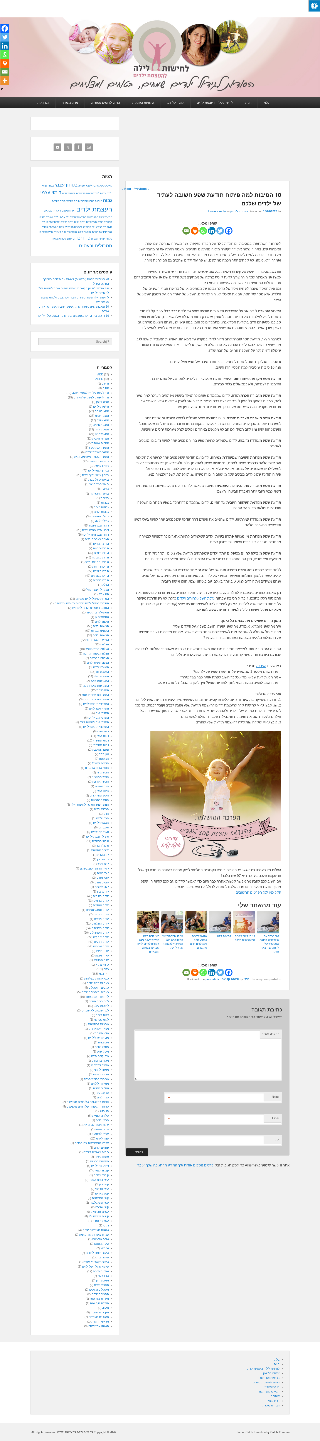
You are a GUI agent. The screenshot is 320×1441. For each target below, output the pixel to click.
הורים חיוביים (101, 571)
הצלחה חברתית (99, 658)
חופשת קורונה (100, 781)
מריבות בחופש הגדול (96, 1079)
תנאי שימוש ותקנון (269, 1391)
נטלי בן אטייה (101, 1088)
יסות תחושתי (101, 960)
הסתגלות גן (102, 617)
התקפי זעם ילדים (98, 717)
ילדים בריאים (101, 900)
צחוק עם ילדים (100, 1166)
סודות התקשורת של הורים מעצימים (88, 1106)
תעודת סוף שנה (99, 1303)
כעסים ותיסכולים (99, 987)
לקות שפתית (70, 232)
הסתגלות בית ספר (97, 612)
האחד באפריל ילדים (97, 539)
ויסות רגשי (103, 736)
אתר (276, 1139)
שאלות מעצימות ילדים (96, 1230)
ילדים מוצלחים (100, 923)
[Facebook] (228, 231)
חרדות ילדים (101, 809)
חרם (106, 813)
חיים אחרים (102, 786)
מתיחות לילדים (100, 1083)
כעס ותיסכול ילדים (98, 983)
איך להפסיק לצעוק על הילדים (91, 397)
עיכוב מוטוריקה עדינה (96, 1124)
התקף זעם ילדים (99, 708)
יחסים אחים (101, 882)
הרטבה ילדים (101, 667)
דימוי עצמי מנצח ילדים (95, 530)
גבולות (105, 502)
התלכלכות (92, 217)
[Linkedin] (212, 231)
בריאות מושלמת (99, 493)
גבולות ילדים (68, 193)
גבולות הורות (101, 507)
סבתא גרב (102, 1092)
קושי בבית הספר (99, 1179)
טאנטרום (103, 827)
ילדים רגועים (101, 941)
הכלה (105, 584)
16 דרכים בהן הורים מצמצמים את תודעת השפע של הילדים (73, 315)
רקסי (106, 1225)
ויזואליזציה (103, 731)
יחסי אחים (102, 877)
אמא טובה (103, 420)
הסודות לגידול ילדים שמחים (92, 598)
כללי (246, 979)
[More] (4, 80)
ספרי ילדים (102, 1120)
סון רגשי (104, 1111)
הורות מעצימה (100, 557)
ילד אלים (64, 217)
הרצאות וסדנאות (143, 102)
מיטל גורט (103, 1051)
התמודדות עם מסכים (96, 699)
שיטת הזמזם (101, 1243)
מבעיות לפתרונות (98, 1024)
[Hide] (1, 89)
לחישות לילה (224, 936)
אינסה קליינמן (175, 102)
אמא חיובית (102, 415)
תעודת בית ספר (99, 1298)
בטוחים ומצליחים (98, 461)
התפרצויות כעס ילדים (96, 704)
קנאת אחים (102, 1193)
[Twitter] (220, 231)
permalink (212, 979)
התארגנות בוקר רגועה (96, 685)
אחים (106, 388)
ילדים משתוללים (94, 222)
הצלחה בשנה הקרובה (96, 653)
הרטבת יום (49, 210)
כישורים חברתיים (73, 227)
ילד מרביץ (101, 227)
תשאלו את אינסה (98, 1326)
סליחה (109, 238)
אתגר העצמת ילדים (97, 452)
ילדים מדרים (101, 919)
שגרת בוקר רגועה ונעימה (94, 1234)
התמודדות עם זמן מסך (95, 694)
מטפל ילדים (102, 1047)
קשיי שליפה (102, 1207)
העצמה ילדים (101, 626)
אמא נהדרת (102, 429)
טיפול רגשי (102, 845)
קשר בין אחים (101, 1221)
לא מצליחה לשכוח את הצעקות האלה (245, 938)
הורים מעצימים (100, 575)
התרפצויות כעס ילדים (96, 726)
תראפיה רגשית (100, 1321)
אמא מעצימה (101, 424)
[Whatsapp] (203, 231)
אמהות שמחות (100, 443)
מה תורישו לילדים (98, 1038)
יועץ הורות (103, 873)
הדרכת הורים (101, 543)
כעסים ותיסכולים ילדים (95, 992)
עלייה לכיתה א (100, 1134)
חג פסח (104, 758)
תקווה (105, 1307)
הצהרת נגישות (271, 1405)
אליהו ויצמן (102, 402)
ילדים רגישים (67, 222)
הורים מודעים (59, 201)
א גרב (105, 383)
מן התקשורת (70, 102)
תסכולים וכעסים (95, 245)
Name (275, 1096)
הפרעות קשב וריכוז (65, 210)
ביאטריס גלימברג (98, 479)
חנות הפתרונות (100, 800)
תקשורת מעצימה (99, 1317)
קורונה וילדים (101, 1175)
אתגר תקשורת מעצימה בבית (91, 456)
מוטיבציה (58, 232)
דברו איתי (43, 102)
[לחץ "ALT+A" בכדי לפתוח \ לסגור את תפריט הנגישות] (314, 6)
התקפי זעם (102, 713)
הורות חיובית (101, 553)
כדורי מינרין (102, 964)
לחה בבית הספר (99, 1001)
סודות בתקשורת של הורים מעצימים (88, 1102)
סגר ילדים (103, 1097)
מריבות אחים (46, 232)
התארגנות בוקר (100, 681)
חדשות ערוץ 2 (100, 763)
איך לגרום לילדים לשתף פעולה (90, 393)
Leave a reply (217, 211)
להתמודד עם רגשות (102, 232)
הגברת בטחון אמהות (91, 201)
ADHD (108, 185)
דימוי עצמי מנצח (99, 525)
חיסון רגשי (103, 791)
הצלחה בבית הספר (97, 649)
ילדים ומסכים (101, 905)
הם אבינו (103, 594)
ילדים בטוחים (52, 217)
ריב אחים (71, 238)
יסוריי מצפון (102, 955)
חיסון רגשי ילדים (99, 795)
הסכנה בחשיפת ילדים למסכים (90, 608)
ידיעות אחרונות (100, 850)
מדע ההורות (101, 1033)
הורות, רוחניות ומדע (97, 562)
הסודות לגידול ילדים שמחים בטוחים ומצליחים (81, 603)
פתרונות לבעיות (99, 1161)
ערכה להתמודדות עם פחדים (92, 1143)
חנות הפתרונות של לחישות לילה (90, 804)
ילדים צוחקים (101, 937)
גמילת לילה (102, 521)
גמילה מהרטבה (99, 516)
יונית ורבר (103, 864)
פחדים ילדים (101, 1147)
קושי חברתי (102, 1189)
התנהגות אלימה (78, 217)
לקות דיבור (102, 1015)
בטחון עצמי (66, 185)
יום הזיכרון (103, 859)
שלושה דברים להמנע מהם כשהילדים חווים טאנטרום (198, 942)
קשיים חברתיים (100, 1211)
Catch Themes (280, 1432)
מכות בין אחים (100, 1060)
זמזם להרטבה (100, 749)
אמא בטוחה (102, 411)
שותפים (275, 1396)
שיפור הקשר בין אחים (96, 1262)
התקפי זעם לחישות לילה (94, 722)
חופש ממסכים (100, 777)
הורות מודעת (73, 201)
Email (275, 1118)
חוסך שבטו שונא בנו (97, 768)
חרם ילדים (102, 818)
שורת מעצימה (100, 1239)
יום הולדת (103, 854)
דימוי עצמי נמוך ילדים (96, 534)
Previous (142, 188)
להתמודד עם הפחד (97, 996)
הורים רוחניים (101, 580)
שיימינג (105, 1248)
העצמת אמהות (100, 630)
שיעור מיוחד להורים (97, 1252)
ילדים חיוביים (101, 914)
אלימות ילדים (101, 406)
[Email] (186, 231)
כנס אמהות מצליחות (96, 978)
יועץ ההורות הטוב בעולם (94, 868)
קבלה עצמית (101, 1170)
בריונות (105, 498)
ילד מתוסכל (89, 227)
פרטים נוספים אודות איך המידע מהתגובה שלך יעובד (175, 1165)
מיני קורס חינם (100, 1056)
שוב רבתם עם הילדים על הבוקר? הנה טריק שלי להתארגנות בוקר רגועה (269, 944)
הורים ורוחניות (100, 566)
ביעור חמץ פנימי (99, 484)
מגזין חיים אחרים (99, 1028)
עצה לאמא (102, 1138)
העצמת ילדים (94, 209)
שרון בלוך (103, 1276)
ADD (101, 185)
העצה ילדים (102, 621)
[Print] (195, 231)
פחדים (83, 238)
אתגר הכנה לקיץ (99, 447)
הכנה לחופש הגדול (97, 589)
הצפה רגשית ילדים (98, 662)
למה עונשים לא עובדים (95, 1010)
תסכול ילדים (101, 1285)
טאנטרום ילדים (100, 832)
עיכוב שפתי (102, 1129)
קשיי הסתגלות (100, 1198)
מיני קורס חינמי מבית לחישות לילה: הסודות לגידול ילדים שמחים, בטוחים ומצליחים (148, 944)
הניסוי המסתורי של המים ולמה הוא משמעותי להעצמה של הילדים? (172, 942)
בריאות (105, 488)
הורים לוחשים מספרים (105, 102)
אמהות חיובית (100, 438)
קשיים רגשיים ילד (99, 1216)
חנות (248, 102)
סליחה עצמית (100, 1115)
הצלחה (104, 644)
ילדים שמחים (53, 222)
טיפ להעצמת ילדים (97, 836)
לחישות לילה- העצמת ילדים (215, 102)
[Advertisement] (207, 148)
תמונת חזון (102, 1280)
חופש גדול (103, 772)
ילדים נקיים (79, 222)
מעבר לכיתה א (100, 1065)
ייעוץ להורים (102, 887)
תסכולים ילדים (100, 1294)
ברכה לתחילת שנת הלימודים (91, 193)
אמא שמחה (102, 434)
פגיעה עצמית (98, 238)
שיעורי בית (102, 1257)
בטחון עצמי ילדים (98, 470)
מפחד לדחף (101, 1069)
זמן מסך (104, 754)
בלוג (266, 102)
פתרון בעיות (102, 1156)
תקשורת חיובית (100, 1312)
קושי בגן (104, 1184)
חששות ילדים (101, 823)
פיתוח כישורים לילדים (96, 1152)
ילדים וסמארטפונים (97, 909)
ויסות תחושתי (101, 740)
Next (125, 188)
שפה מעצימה (59, 238)
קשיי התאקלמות (99, 1202)
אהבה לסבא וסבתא (88, 185)
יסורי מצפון (102, 951)
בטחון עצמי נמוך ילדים (95, 475)
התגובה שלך (270, 1034)
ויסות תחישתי (101, 745)
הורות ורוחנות (101, 548)
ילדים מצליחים (100, 928)
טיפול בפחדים (100, 841)
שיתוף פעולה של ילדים (95, 1266)
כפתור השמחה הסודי (53, 227)
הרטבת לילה (105, 217)
